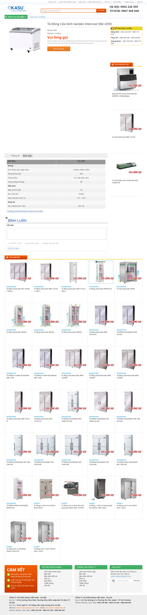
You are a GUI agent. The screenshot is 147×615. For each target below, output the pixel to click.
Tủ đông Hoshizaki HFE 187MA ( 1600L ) (18, 290)
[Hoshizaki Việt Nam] (17, 9)
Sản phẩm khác (14, 257)
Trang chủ (52, 2)
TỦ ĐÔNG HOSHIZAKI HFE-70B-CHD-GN (18, 463)
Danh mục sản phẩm (16, 17)
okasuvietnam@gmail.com (121, 576)
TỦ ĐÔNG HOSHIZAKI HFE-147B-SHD (71, 463)
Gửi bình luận (13, 248)
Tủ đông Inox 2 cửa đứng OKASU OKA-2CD (16, 550)
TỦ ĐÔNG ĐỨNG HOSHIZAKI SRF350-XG (17, 506)
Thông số (15, 155)
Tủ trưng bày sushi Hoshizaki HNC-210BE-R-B (125, 181)
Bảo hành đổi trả (95, 2)
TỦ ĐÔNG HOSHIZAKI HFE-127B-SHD (99, 463)
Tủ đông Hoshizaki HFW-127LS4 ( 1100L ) (46, 290)
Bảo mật (82, 2)
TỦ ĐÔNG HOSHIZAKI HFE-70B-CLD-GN (128, 420)
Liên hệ (139, 2)
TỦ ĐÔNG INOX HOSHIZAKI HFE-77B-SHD (127, 463)
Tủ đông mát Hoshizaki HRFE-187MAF (72, 376)
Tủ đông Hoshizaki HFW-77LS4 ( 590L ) (73, 290)
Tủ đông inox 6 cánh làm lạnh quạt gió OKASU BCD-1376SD (72, 506)
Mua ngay (58, 48)
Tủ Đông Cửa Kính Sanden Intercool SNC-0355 (25, 211)
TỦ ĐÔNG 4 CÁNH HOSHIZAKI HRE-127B (17, 376)
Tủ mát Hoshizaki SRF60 (126, 289)
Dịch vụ (107, 2)
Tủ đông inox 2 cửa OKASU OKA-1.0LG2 (127, 506)
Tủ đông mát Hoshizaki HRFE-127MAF (128, 376)
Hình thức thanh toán (67, 2)
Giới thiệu (117, 2)
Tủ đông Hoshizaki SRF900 (71, 332)
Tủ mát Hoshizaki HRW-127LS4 (123, 137)
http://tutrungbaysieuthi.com (27, 608)
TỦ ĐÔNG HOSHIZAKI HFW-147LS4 (127, 333)
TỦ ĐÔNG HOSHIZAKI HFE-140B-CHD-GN (71, 420)
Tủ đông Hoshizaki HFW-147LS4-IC (98, 333)
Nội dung (10, 225)
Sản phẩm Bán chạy (122, 64)
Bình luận (27, 155)
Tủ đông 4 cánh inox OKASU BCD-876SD (44, 506)
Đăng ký (137, 580)
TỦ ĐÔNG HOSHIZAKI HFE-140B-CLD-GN (99, 420)
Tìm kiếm (101, 10)
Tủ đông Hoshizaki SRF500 (44, 332)
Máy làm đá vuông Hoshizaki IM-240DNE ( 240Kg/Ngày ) (124, 95)
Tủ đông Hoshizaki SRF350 (16, 332)
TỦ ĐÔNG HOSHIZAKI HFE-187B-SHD (44, 463)
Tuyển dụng (129, 2)
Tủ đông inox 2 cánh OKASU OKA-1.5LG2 (44, 550)
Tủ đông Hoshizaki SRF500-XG (100, 289)
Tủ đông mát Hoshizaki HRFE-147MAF (100, 376)
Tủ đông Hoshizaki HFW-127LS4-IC (43, 420)
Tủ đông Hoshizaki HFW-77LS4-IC (18, 420)
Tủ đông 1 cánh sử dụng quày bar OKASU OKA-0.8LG (100, 506)
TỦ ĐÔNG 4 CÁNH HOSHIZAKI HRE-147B (45, 376)
